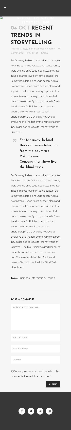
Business (39, 48)
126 (32, 53)
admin (52, 48)
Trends (50, 277)
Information (38, 277)
